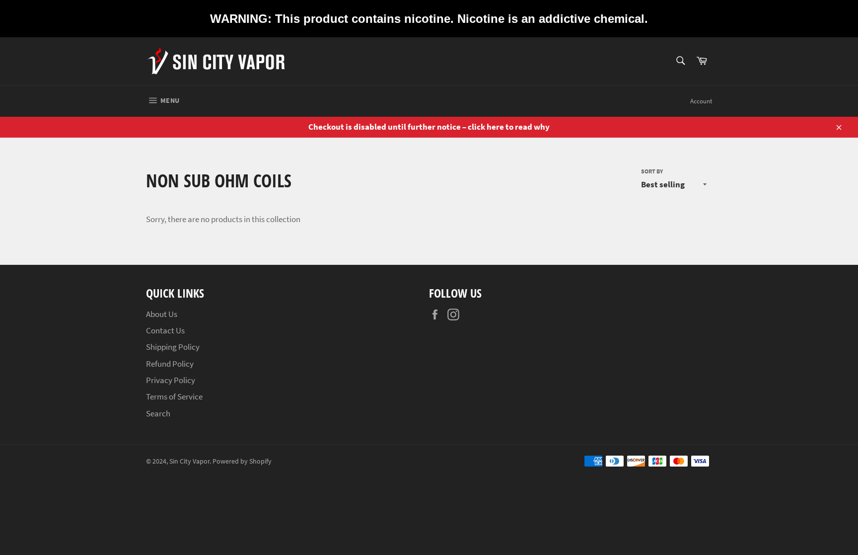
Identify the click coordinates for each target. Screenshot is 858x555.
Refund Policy (170, 363)
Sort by (652, 171)
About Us (161, 314)
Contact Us (165, 330)
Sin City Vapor (189, 461)
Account (701, 101)
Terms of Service (174, 396)
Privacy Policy (170, 380)
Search (158, 413)
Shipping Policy (173, 346)
